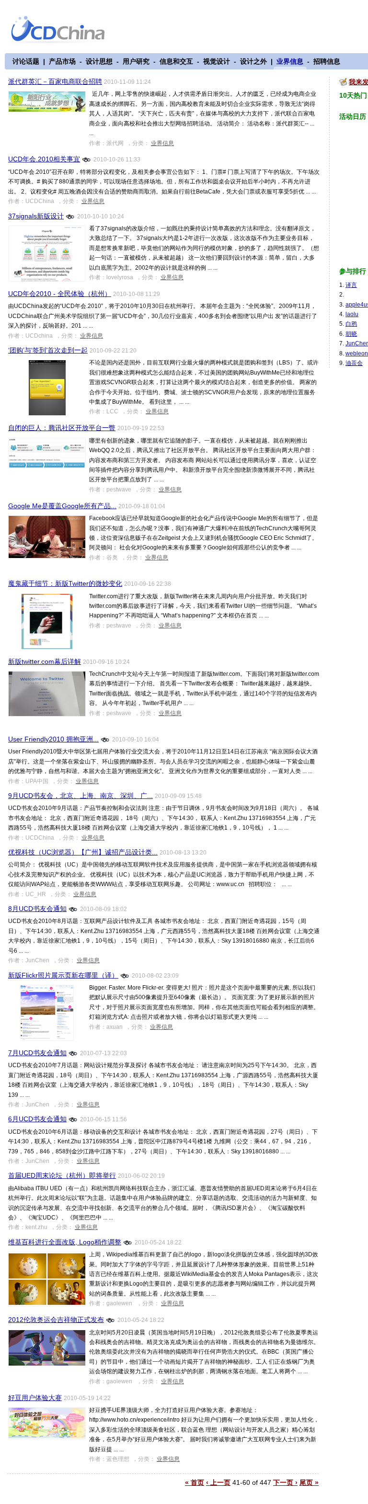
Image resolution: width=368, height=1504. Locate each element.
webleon (356, 353)
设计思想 (99, 61)
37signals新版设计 (36, 216)
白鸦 (351, 323)
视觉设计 (216, 61)
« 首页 (194, 1482)
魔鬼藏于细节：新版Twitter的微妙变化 (65, 583)
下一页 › (285, 1482)
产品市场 (62, 61)
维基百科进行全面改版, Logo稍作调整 (64, 1242)
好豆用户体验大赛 (35, 1397)
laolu (351, 314)
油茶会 (354, 363)
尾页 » (309, 1482)
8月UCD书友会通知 (37, 908)
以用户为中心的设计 (64, 30)
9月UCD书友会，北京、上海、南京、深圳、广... (80, 795)
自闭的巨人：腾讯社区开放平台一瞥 (61, 428)
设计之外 (253, 61)
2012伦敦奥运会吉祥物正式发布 (56, 1319)
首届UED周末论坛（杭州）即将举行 (62, 1175)
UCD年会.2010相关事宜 (44, 159)
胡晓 (351, 333)
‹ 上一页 (218, 1482)
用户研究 (136, 61)
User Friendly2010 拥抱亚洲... (53, 739)
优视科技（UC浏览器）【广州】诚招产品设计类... (83, 852)
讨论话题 (25, 61)
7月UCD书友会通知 (37, 1053)
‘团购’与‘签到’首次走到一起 (48, 350)
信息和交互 (176, 61)
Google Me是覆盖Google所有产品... (62, 506)
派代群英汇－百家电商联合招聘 (55, 81)
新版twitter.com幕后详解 (44, 661)
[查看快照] (87, 159)
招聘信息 (326, 61)
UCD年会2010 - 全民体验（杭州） (59, 293)
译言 (351, 285)
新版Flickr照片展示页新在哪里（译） (63, 975)
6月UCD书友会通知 (37, 1119)
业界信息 (289, 61)
